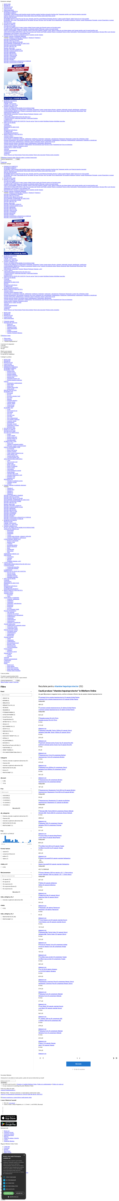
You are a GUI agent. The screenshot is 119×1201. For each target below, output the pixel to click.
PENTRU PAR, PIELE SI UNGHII (13, 42)
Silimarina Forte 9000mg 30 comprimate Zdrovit (52, 769)
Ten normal (30, 20)
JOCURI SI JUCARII (9, 23)
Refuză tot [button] (19, 1193)
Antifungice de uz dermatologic (44, 140)
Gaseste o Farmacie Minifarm (14, 333)
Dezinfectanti (73, 111)
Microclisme (80, 111)
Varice (20, 137)
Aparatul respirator (8, 144)
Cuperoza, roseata (79, 20)
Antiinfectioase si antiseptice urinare (24, 141)
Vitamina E (37, 37)
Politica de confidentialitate (44, 1084)
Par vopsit (39, 18)
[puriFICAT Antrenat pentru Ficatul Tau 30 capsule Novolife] (55, 743)
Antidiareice (35, 138)
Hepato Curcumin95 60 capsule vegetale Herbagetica (53, 864)
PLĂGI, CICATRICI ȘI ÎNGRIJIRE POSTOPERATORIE (19, 108)
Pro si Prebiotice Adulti (82, 138)
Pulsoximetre (22, 109)
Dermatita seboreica (52, 18)
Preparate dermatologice (10, 140)
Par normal (16, 18)
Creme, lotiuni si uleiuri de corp (56, 30)
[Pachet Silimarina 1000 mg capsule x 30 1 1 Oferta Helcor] (55, 872)
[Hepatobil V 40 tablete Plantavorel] (49, 907)
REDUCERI (7, 4)
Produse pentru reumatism (52, 154)
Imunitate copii (26, 33)
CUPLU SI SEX (8, 115)
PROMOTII (7, 5)
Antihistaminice (56, 140)
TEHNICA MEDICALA (10, 106)
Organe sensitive (8, 146)
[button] (13, 1197)
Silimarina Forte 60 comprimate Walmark (49, 996)
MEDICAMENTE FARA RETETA (13, 134)
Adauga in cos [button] (42, 728)
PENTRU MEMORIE (10, 52)
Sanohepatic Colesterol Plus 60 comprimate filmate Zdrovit (55, 983)
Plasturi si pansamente (26, 111)
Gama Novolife (8, 8)
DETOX (6, 128)
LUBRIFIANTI (8, 119)
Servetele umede (56, 27)
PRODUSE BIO (8, 102)
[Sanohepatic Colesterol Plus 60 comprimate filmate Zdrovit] (56, 981)
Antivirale (6, 149)
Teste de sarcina (30, 121)
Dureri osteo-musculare (39, 154)
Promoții (6, 1149)
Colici (24, 32)
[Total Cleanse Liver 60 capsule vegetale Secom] (52, 920)
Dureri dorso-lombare (27, 154)
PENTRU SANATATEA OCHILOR (13, 62)
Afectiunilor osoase (23, 143)
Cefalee (14, 147)
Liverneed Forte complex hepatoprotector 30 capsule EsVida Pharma (58, 699)
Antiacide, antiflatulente (25, 138)
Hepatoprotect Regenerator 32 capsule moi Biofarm (53, 802)
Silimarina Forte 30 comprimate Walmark (49, 1033)
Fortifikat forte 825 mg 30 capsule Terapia (50, 848)
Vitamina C (25, 37)
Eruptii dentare (95, 32)
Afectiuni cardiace (8, 136)
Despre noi (10, 324)
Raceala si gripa (49, 144)
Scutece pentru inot (37, 27)
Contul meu (4, 162)
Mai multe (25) (16, 808)
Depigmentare (88, 20)
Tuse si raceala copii (31, 32)
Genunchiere (14, 114)
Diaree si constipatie (57, 32)
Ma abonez (3, 1082)
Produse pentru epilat (42, 15)
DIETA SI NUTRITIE (10, 122)
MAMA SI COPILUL (9, 24)
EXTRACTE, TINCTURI (11, 105)
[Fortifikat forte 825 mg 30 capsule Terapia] (51, 846)
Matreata (44, 18)
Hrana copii (20, 29)
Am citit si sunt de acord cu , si (32, 1084)
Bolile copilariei (47, 32)
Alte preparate (20, 140)
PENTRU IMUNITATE (10, 53)
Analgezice (7, 153)
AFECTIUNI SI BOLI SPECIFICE (13, 32)
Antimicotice (63, 140)
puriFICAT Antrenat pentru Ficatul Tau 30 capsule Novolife (55, 745)
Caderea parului (62, 18)
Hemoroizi (16, 137)
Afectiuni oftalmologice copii (14, 475)
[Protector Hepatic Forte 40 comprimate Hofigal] (52, 944)
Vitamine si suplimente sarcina (21, 34)
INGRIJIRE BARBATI (10, 13)
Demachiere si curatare (108, 20)
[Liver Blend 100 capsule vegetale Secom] (50, 1006)
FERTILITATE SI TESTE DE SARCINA (15, 121)
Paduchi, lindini (70, 18)
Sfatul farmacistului (9, 10)
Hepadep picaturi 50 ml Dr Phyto (47, 720)
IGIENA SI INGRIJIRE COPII (12, 30)
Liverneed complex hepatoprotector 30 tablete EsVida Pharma (56, 709)
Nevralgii (19, 147)
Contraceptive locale (50, 141)
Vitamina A (12, 37)
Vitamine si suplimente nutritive (31, 29)
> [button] (114, 1058)
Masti (68, 111)
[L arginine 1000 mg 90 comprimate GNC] (50, 1018)
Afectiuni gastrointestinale (10, 150)
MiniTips (6, 1136)
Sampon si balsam (42, 30)
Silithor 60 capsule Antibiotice (47, 885)
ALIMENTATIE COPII (10, 29)
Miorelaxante (48, 143)
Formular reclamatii (12, 331)
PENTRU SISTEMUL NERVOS (12, 49)
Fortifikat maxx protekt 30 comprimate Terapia (51, 959)
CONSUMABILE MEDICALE (12, 111)
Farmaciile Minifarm (9, 1141)
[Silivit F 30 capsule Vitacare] (47, 1043)
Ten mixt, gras (42, 20)
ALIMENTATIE (8, 131)
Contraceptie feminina (32, 118)
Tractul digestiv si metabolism (11, 138)
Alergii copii (40, 32)
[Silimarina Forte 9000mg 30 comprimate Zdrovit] (52, 767)
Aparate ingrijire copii (79, 30)
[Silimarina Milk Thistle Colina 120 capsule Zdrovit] (53, 932)
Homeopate (69, 138)
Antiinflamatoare (32, 143)
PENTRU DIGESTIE (9, 58)
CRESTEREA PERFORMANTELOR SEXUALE (17, 117)
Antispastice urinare (39, 141)
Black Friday (7, 1151)
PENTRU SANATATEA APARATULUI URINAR (17, 61)
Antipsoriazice (79, 140)
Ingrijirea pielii (18, 14)
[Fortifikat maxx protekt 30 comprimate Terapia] (52, 957)
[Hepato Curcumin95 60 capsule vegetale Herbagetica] (54, 858)
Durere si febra (66, 32)
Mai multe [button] (78, 1064)
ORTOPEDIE (7, 114)
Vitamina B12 (18, 37)
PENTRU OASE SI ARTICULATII (13, 51)
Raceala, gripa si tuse (9, 48)
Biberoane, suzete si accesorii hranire (48, 29)
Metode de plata (11, 325)
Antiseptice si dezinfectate (90, 140)
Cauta (18, 159)
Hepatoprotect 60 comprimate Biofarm (49, 782)
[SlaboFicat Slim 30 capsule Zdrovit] (49, 895)
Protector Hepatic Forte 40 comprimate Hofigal (52, 946)
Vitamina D (31, 37)
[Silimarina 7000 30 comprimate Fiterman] (50, 823)
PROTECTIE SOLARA (10, 17)
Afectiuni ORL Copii (104, 32)
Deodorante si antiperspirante (16, 15)
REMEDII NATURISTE (10, 100)
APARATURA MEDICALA (11, 109)
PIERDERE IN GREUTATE (11, 127)
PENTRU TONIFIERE (10, 56)
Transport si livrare (12, 327)
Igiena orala (34, 15)
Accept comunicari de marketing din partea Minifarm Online (17, 1086)
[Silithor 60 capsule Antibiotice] (47, 883)
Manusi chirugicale (61, 111)
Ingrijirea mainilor (35, 14)
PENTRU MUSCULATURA (11, 40)
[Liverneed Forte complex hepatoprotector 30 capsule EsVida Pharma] (58, 697)
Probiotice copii (18, 33)
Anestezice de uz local (29, 140)
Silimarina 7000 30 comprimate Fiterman (49, 825)
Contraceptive (7, 152)
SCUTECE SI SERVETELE (11, 27)
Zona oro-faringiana (67, 144)
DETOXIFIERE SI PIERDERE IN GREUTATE (16, 43)
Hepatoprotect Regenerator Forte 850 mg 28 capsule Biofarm (56, 792)
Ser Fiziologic (24, 30)
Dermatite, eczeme (97, 20)
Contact (9, 330)
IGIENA (6, 15)
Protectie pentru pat (47, 27)
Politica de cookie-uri (58, 1084)
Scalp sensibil (85, 18)
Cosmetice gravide (33, 34)
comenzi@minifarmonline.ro (8, 1090)
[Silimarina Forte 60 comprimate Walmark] (50, 994)
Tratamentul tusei (57, 144)
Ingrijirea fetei (54, 14)
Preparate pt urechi (23, 146)
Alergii (15, 144)
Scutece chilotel (28, 27)
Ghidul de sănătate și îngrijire (11, 1138)
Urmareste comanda (9, 321)
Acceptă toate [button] (8, 1193)
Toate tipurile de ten (22, 20)
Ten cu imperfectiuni (57, 20)
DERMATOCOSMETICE (11, 11)
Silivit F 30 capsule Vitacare (46, 1045)
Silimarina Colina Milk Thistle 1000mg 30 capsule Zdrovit (54, 732)
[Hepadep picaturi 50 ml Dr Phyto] (48, 718)
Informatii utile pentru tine (10, 322)
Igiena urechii (51, 15)
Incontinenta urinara (51, 111)
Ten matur (48, 20)
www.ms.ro (12, 1103)
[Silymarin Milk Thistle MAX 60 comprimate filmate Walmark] (55, 811)
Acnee (15, 20)
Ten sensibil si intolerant (69, 20)
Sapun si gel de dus (33, 30)
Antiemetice (41, 138)
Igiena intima (27, 15)
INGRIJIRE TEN (8, 20)
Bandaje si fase (36, 111)
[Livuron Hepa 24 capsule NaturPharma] (49, 835)
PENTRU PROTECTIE (10, 46)
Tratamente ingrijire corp (65, 14)
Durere (5, 154)
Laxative (74, 138)
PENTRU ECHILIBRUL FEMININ (13, 39)
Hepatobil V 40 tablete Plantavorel (48, 909)
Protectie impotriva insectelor (78, 14)
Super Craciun (7, 1152)
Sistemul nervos (8, 147)
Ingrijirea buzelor (26, 14)
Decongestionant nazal (38, 144)
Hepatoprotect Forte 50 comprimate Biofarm (51, 757)
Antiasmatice (20, 144)
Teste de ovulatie (38, 121)
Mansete (26, 114)
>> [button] (117, 1058)
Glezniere (20, 114)
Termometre (29, 109)
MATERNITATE (8, 34)
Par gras (21, 18)
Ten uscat (36, 20)
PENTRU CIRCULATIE (10, 55)
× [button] (24, 1155)
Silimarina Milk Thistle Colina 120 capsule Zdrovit (52, 934)
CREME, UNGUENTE (10, 103)
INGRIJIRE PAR (8, 18)
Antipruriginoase (71, 140)
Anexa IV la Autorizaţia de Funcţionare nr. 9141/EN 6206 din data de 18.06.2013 (21, 1094)
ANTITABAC (7, 125)
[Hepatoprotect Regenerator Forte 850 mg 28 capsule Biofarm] (56, 790)
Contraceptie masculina (20, 118)
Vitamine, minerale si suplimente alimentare (15, 36)
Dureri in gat (11, 154)
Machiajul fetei (7, 21)
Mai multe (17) (16, 892)
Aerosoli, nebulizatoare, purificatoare (77, 109)
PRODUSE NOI (8, 7)
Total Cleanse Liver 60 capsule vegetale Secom (52, 922)
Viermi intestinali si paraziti (84, 32)
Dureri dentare (18, 154)
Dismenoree (62, 138)
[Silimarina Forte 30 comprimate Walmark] (50, 1031)
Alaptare (41, 34)
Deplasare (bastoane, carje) (35, 114)
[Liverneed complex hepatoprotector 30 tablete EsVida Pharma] (57, 708)
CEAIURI (6, 124)
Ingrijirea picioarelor (45, 14)
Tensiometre (36, 109)
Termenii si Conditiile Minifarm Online (27, 1084)
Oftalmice (15, 146)
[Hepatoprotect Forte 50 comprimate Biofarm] (52, 755)
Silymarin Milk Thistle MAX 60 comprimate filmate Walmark (55, 813)
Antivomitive (73, 32)
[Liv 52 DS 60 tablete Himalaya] (47, 969)
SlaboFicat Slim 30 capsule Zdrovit (48, 897)
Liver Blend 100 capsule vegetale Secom (50, 1008)
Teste (84, 111)
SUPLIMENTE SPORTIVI (11, 133)
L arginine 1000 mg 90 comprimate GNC (49, 1020)
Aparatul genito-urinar (9, 141)
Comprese (43, 111)
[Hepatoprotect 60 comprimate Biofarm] (50, 780)
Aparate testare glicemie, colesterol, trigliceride (55, 109)
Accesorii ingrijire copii (92, 30)
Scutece (21, 27)
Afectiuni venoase (8, 137)
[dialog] (14, 1176)
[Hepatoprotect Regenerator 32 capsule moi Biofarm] (54, 800)
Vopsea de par (78, 18)
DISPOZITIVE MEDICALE (11, 112)
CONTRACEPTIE (9, 118)
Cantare (41, 109)
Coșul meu (6, 1148)
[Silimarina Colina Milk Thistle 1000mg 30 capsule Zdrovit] (55, 730)
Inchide (3, 1199)
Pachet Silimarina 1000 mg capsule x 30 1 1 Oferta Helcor (54, 874)
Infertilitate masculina (59, 121)
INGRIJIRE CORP (9, 14)
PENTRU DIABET (9, 59)
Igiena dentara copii (69, 30)
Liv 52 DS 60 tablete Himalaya (47, 971)
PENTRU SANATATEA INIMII (12, 45)
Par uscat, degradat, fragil (30, 18)
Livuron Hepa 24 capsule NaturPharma (49, 837)
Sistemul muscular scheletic (11, 143)
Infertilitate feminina (48, 121)
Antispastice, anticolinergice (52, 138)
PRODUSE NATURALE (10, 130)
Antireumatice (40, 143)
